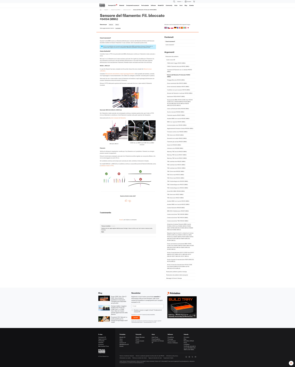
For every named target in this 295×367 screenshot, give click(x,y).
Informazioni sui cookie (125, 358)
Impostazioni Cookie (168, 358)
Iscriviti (136, 317)
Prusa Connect (172, 341)
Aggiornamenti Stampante (102, 339)
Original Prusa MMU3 (115, 9)
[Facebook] (186, 357)
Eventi (137, 342)
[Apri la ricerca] (174, 1)
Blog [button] (186, 5)
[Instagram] (189, 357)
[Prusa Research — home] (102, 5)
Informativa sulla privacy (172, 355)
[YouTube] (195, 357)
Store (121, 339)
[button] (165, 28)
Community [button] (169, 5)
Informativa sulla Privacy (137, 322)
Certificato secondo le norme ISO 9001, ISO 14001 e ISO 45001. (190, 347)
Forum (137, 339)
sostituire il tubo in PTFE (107, 165)
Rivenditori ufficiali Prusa (189, 341)
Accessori (101, 344)
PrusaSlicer (171, 337)
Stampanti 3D (102, 337)
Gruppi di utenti (140, 341)
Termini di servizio (148, 322)
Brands (121, 346)
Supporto (106, 9)
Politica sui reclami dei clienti (139, 358)
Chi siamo (186, 337)
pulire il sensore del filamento (118, 118)
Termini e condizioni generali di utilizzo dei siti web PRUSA (150, 355)
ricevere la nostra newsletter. (148, 314)
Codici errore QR (126, 9)
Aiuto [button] (175, 5)
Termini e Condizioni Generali (127, 355)
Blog (185, 339)
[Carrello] (194, 1)
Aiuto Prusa (155, 337)
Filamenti (100, 342)
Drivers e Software (173, 342)
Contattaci (186, 344)
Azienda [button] (191, 5)
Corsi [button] (181, 5)
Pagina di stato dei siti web (155, 358)
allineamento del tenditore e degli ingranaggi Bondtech (119, 73)
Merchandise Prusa (103, 346)
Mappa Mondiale (140, 337)
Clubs (121, 341)
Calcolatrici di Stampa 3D (158, 341)
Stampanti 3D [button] (112, 5)
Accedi (121, 219)
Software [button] (153, 5)
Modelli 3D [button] (161, 5)
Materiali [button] (121, 5)
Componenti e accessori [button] (132, 5)
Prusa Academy (156, 339)
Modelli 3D (122, 337)
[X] (192, 357)
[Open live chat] (291, 363)
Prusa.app (170, 339)
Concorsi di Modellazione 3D (124, 343)
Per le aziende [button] (145, 5)
